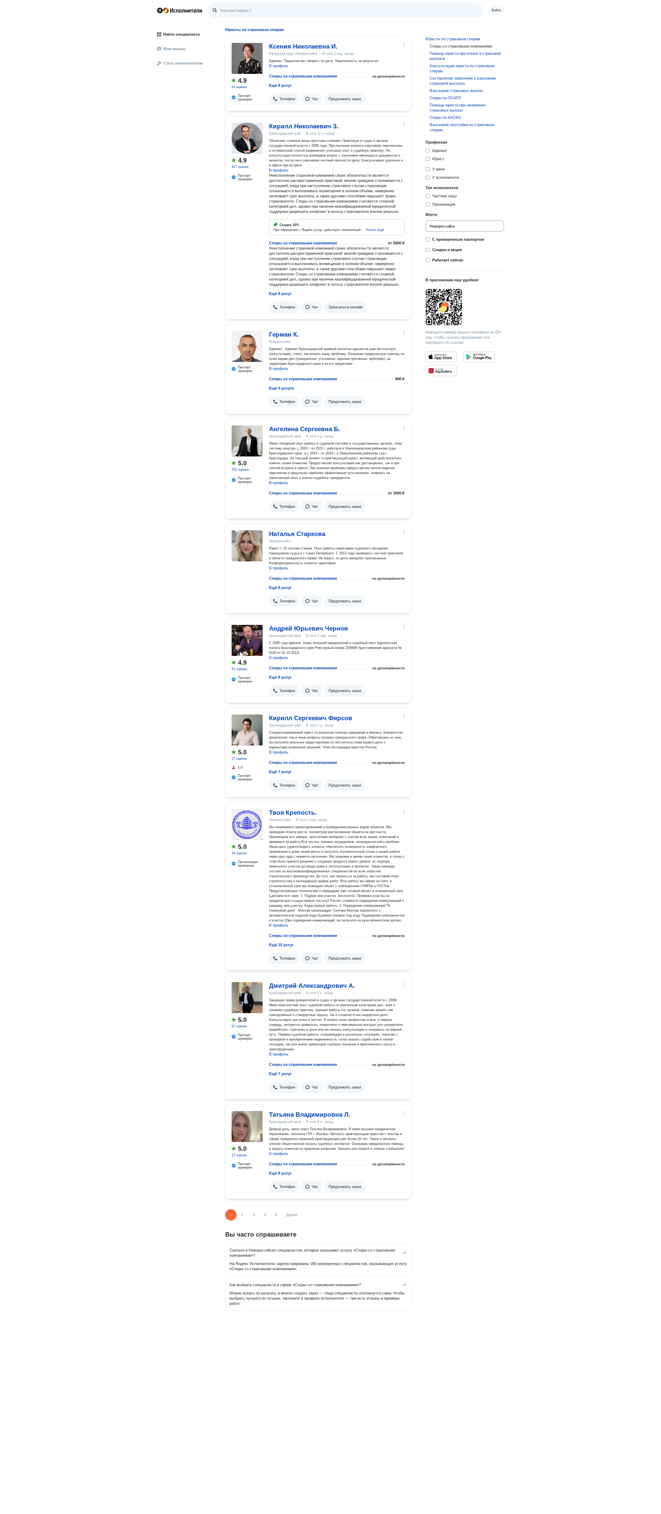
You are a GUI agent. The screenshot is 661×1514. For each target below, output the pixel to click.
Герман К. (284, 334)
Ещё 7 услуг (280, 772)
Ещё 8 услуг (280, 85)
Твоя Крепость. (293, 812)
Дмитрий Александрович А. (312, 985)
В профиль (278, 66)
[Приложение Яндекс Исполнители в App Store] (441, 356)
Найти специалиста (181, 34)
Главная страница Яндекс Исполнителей (179, 10)
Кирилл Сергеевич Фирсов (310, 718)
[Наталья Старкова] (247, 545)
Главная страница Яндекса (160, 10)
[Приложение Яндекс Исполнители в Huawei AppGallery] (441, 370)
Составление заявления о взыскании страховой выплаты (463, 81)
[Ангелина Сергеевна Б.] (247, 440)
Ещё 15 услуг (281, 945)
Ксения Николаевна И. (303, 46)
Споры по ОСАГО (445, 98)
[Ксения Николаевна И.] (247, 58)
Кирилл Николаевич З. (304, 126)
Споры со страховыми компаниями (303, 76)
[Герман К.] (247, 346)
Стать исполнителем (183, 63)
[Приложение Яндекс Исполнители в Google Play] (479, 356)
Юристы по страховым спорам (453, 39)
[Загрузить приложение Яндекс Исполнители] (465, 307)
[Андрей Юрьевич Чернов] (247, 640)
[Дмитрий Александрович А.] (247, 997)
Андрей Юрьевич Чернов (308, 628)
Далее (291, 1215)
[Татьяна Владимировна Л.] (247, 1126)
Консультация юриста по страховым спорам (462, 68)
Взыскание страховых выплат (456, 90)
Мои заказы (174, 48)
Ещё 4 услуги (281, 388)
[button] (284, 99)
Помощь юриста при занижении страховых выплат (457, 107)
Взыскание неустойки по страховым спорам (462, 127)
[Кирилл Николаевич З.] (247, 138)
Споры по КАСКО (445, 117)
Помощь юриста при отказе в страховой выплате (465, 56)
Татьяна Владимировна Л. (309, 1114)
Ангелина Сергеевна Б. (304, 428)
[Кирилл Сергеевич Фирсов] (247, 730)
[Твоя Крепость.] (247, 824)
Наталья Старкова (297, 533)
